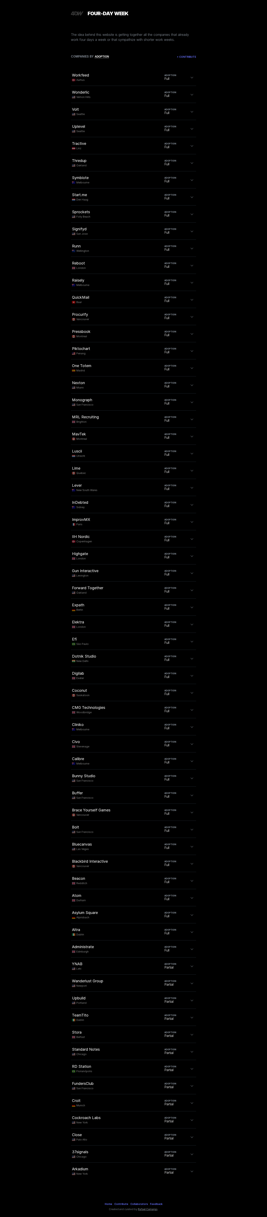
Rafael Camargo (147, 1209)
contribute (121, 1204)
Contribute (186, 56)
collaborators (139, 1204)
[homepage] (77, 13)
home (108, 1204)
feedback (156, 1204)
